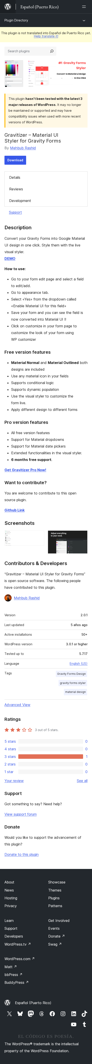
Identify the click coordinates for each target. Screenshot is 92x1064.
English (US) (79, 663)
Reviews (16, 189)
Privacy (10, 906)
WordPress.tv (17, 944)
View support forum (20, 814)
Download (15, 160)
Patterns (55, 906)
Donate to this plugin (21, 854)
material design (75, 692)
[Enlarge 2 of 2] (81, 536)
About (9, 882)
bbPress (13, 974)
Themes (54, 890)
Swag (55, 944)
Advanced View (17, 704)
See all (82, 780)
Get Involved (59, 920)
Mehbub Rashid (23, 148)
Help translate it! (46, 36)
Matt (10, 967)
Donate (56, 936)
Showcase (56, 882)
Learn (9, 920)
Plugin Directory (16, 20)
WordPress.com (19, 959)
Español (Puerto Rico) (33, 1003)
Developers (13, 936)
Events (54, 928)
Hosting (10, 898)
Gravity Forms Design (71, 673)
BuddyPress (16, 982)
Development (20, 200)
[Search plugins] (51, 51)
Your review (14, 780)
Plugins (54, 898)
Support (15, 212)
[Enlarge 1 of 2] (38, 536)
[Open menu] (85, 6)
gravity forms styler (73, 683)
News (9, 890)
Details (14, 177)
